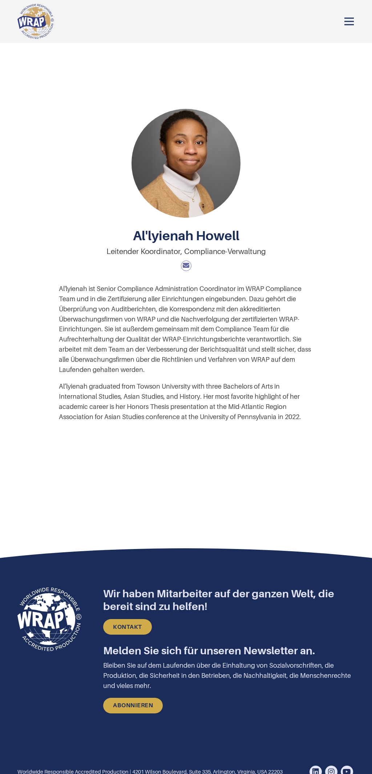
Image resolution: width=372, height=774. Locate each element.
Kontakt (127, 627)
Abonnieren (133, 705)
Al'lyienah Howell (186, 5)
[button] (349, 21)
